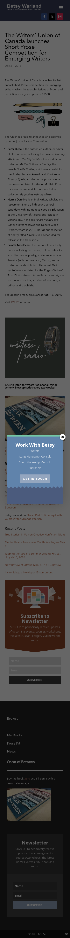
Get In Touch (35, 478)
